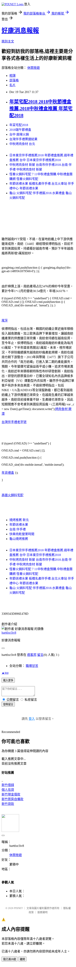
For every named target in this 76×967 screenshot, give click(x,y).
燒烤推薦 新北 (19, 520)
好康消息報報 (20, 30)
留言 (40, 654)
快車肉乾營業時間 (21, 534)
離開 (22, 959)
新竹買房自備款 (12, 799)
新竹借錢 (8, 785)
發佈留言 (8, 704)
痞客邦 (31, 654)
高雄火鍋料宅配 (12, 495)
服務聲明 (42, 912)
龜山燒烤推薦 (18, 538)
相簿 (12, 75)
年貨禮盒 (8, 472)
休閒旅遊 (33, 67)
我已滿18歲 (9, 959)
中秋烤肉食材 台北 (22, 144)
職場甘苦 (32, 665)
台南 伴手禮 (17, 529)
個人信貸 (8, 789)
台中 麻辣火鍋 (19, 134)
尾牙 (5, 320)
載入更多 (8, 680)
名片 (12, 85)
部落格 (14, 80)
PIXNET (18, 908)
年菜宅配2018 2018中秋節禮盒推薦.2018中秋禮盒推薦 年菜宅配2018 (40, 108)
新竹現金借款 (11, 794)
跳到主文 (8, 41)
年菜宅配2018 (18, 125)
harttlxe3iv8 (9, 632)
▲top (5, 672)
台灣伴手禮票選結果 (23, 139)
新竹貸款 (8, 804)
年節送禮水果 (18, 524)
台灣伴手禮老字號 (14, 422)
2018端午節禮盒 (20, 129)
